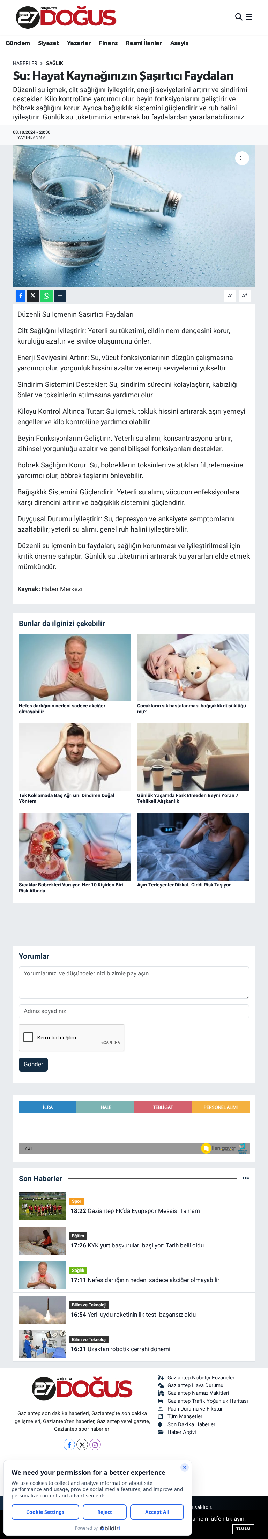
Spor (76, 1201)
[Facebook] (69, 1444)
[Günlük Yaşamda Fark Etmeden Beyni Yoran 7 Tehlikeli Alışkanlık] (193, 756)
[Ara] (239, 17)
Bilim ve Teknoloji (89, 1305)
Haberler (25, 63)
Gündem (17, 43)
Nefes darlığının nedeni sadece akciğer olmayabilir (144, 1279)
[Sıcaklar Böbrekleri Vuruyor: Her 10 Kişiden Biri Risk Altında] (75, 846)
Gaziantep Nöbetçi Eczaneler (201, 1378)
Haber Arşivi (182, 1432)
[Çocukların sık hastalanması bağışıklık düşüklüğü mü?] (193, 667)
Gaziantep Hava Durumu (195, 1385)
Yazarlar (79, 43)
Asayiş (179, 43)
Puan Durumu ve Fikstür (195, 1409)
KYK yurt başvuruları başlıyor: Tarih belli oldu (137, 1245)
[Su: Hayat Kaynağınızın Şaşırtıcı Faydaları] (134, 216)
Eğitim (78, 1235)
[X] (82, 1444)
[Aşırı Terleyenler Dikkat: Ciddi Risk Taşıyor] (193, 846)
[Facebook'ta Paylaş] (20, 296)
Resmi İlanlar (144, 43)
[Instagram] (95, 1444)
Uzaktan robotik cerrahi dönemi (120, 1349)
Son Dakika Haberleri (192, 1424)
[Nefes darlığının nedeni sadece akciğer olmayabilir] (75, 667)
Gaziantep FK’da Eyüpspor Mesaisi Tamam (135, 1210)
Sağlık (54, 63)
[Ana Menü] (249, 17)
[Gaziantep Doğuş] (66, 17)
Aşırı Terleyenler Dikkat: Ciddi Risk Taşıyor (184, 885)
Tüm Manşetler (185, 1416)
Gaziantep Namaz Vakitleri (198, 1393)
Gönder (33, 1064)
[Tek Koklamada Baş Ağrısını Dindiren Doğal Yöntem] (75, 756)
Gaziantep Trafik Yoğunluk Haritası (208, 1401)
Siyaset (48, 43)
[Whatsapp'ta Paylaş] (46, 296)
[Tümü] (246, 1178)
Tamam (243, 1529)
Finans (108, 43)
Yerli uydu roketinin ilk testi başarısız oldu (133, 1314)
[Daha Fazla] (60, 296)
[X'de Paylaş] (33, 296)
